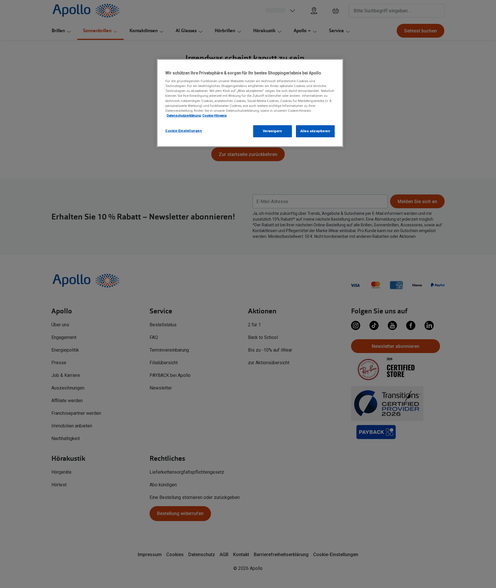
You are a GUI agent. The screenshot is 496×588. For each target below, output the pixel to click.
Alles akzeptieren (315, 131)
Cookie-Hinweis (214, 115)
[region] (250, 103)
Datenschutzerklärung (184, 115)
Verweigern (272, 131)
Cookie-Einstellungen (183, 131)
